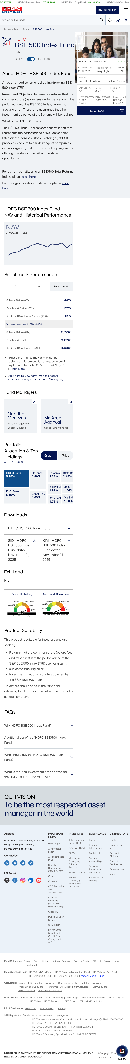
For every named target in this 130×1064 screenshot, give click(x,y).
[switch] (31, 59)
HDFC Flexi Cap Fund (40, 972)
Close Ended (30, 965)
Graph (48, 455)
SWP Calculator (26, 990)
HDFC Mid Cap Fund (40, 975)
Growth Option (84, 103)
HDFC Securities (54, 997)
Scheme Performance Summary (96, 869)
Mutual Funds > (23, 29)
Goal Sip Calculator (68, 982)
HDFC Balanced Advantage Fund (72, 972)
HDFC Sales (69, 1001)
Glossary (53, 911)
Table (65, 455)
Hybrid (45, 961)
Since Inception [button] (61, 286)
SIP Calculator (81, 986)
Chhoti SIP (54, 924)
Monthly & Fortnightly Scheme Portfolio (75, 863)
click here (29, 176)
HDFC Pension (51, 1001)
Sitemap (62, 1008)
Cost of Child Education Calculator (36, 982)
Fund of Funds (81, 961)
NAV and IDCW (77, 848)
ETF (94, 961)
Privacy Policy (47, 1008)
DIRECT (20, 59)
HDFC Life (35, 1001)
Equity (27, 961)
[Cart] (118, 20)
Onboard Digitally (114, 855)
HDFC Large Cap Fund (105, 972)
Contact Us (54, 876)
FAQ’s (72, 853)
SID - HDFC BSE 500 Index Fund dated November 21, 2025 (19, 550)
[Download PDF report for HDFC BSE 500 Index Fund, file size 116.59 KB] (69, 529)
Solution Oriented (61, 961)
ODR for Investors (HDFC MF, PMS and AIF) (55, 902)
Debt (36, 961)
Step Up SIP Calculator (50, 990)
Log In (113, 839)
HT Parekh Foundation (90, 1001)
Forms (92, 839)
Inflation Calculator (92, 982)
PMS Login (54, 843)
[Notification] (110, 20)
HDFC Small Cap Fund (66, 975)
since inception (95, 61)
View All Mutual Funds (92, 975)
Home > (8, 29)
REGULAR (43, 59)
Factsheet (94, 853)
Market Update (77, 872)
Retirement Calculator (59, 986)
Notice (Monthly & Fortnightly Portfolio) (75, 882)
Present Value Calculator (31, 986)
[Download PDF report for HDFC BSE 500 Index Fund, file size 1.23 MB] (34, 541)
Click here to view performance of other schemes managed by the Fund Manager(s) (35, 377)
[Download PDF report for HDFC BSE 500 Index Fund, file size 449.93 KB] (69, 541)
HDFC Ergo (72, 997)
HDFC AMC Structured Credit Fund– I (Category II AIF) (55, 936)
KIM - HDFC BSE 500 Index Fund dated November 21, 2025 (54, 550)
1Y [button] (16, 286)
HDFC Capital (116, 997)
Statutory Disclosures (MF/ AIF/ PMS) (56, 868)
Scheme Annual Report (97, 860)
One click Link (117, 869)
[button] (109, 67)
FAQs (112, 874)
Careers (52, 881)
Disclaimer (30, 1008)
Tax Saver (105, 961)
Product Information (95, 846)
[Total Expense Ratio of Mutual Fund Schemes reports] (100, 90)
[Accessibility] (126, 20)
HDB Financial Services (94, 997)
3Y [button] (38, 286)
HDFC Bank (36, 997)
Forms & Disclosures (116, 863)
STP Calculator (100, 986)
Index (116, 961)
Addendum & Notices (96, 879)
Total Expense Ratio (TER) (76, 841)
